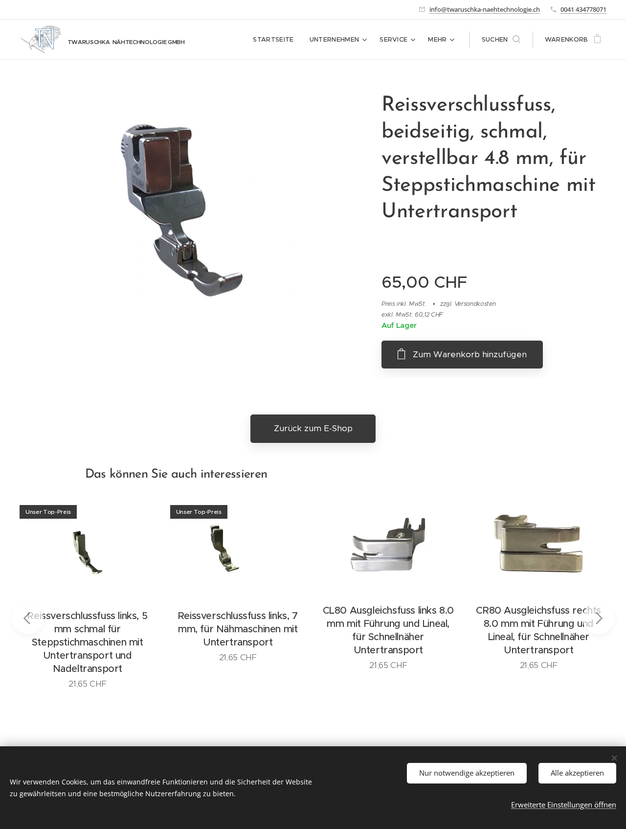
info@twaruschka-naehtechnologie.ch (484, 9)
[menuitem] (275, 39)
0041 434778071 (583, 9)
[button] (501, 39)
